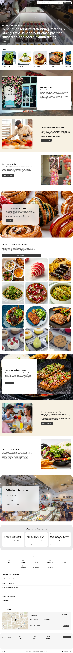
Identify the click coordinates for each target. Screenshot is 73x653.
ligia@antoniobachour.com (49, 621)
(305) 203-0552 (47, 619)
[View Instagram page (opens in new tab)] (4, 651)
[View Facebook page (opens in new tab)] (2, 651)
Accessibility (29, 646)
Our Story (48, 638)
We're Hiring (21, 640)
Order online (66, 625)
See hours (59, 625)
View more (6, 541)
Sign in (60, 2)
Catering (50, 2)
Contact (34, 640)
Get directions (65, 614)
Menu (39, 2)
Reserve (34, 638)
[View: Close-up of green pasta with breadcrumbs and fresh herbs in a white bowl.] (60, 293)
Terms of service (22, 646)
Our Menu (44, 2)
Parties (20, 638)
